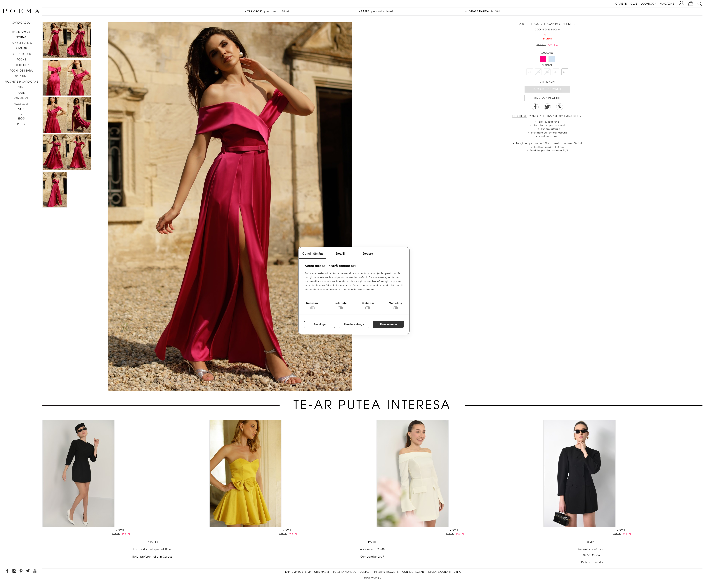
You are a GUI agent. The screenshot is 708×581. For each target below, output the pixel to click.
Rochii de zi (21, 65)
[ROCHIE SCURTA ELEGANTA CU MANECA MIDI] (78, 474)
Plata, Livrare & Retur (297, 572)
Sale (21, 109)
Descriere (519, 116)
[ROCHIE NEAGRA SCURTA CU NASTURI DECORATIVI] (579, 474)
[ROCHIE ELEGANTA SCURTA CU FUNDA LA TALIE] (245, 474)
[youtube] (35, 571)
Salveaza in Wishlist (549, 98)
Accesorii (21, 103)
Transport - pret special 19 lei (152, 549)
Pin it (559, 106)
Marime (547, 65)
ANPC (457, 572)
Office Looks (21, 54)
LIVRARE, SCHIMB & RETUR (564, 116)
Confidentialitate (413, 572)
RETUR (21, 124)
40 (556, 71)
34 (529, 71)
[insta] (14, 571)
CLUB (634, 3)
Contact (365, 572)
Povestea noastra (344, 572)
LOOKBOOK (648, 3)
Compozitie (537, 116)
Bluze (21, 87)
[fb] (7, 571)
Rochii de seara (21, 70)
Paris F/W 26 (21, 31)
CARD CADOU (21, 22)
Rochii (21, 59)
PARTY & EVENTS (21, 42)
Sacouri (21, 76)
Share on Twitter (547, 106)
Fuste (21, 92)
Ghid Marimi (321, 572)
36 (538, 71)
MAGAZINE (667, 3)
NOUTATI (21, 37)
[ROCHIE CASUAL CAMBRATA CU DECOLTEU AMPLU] (412, 474)
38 (547, 71)
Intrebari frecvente (386, 572)
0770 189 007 (592, 554)
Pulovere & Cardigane (21, 81)
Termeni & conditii (439, 572)
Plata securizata (592, 562)
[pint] (21, 571)
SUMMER (21, 48)
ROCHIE (121, 530)
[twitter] (28, 571)
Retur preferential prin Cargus (152, 556)
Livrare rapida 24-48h (372, 549)
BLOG (21, 118)
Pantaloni (21, 98)
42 (564, 71)
